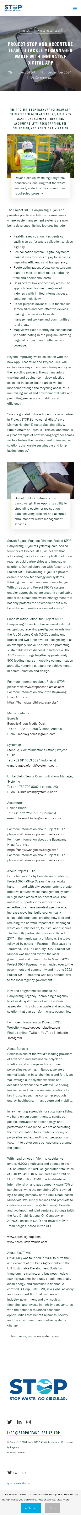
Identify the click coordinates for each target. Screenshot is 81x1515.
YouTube (47, 1033)
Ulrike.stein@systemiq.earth (37, 792)
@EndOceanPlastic (18, 1483)
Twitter (34, 1033)
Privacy (11, 1452)
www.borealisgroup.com (24, 1237)
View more (62, 1499)
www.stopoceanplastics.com (44, 687)
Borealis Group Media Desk (26, 724)
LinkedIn (62, 1033)
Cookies (21, 1452)
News (26, 30)
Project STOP (25, 72)
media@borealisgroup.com (36, 734)
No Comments (41, 78)
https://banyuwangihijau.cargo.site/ (32, 702)
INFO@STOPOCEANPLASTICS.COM (34, 1433)
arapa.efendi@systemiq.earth (37, 765)
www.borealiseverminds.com (27, 1242)
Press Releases (48, 30)
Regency (14, 1447)
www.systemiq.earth (48, 1336)
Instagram (15, 1038)
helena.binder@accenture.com (39, 818)
